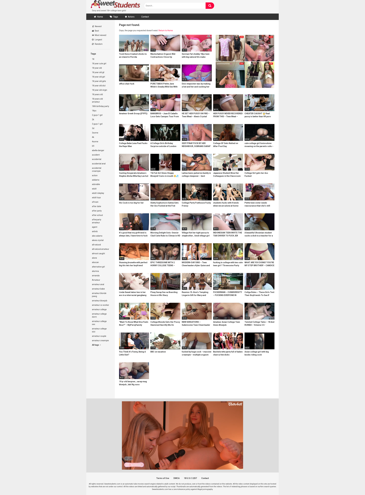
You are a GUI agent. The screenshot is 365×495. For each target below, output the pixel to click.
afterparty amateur (96, 221)
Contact (145, 16)
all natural (96, 245)
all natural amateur (100, 249)
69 (93, 146)
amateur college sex (99, 322)
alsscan (95, 262)
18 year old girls (99, 81)
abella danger (98, 150)
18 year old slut (99, 85)
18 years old (97, 94)
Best (96, 31)
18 (93, 59)
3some (95, 133)
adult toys (96, 197)
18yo (94, 111)
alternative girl (98, 267)
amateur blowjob (99, 300)
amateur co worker (100, 305)
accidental (96, 159)
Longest (98, 39)
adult (94, 189)
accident (96, 155)
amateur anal (98, 284)
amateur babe (98, 289)
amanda (96, 275)
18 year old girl (98, 77)
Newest (98, 26)
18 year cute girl (99, 63)
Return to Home (166, 30)
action (95, 175)
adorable (96, 184)
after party (97, 211)
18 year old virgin (99, 90)
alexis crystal (98, 240)
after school (97, 215)
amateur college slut (99, 330)
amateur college (99, 309)
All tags (96, 345)
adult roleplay (98, 193)
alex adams (97, 236)
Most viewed (100, 35)
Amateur (96, 280)
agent (94, 227)
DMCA (177, 478)
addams (95, 180)
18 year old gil (98, 72)
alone (94, 258)
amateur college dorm (99, 315)
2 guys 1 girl (97, 115)
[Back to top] (355, 486)
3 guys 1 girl (97, 124)
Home (100, 16)
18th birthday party (100, 106)
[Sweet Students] (115, 4)
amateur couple (99, 336)
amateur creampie (100, 340)
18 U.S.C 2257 (190, 478)
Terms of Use (162, 478)
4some (95, 141)
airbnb (95, 231)
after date (96, 206)
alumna (95, 271)
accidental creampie (96, 169)
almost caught (98, 253)
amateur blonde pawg (99, 294)
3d (93, 128)
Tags (115, 16)
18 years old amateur (97, 100)
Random (98, 44)
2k (93, 119)
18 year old (97, 68)
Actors (131, 16)
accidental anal (99, 163)
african (95, 202)
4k (93, 137)
